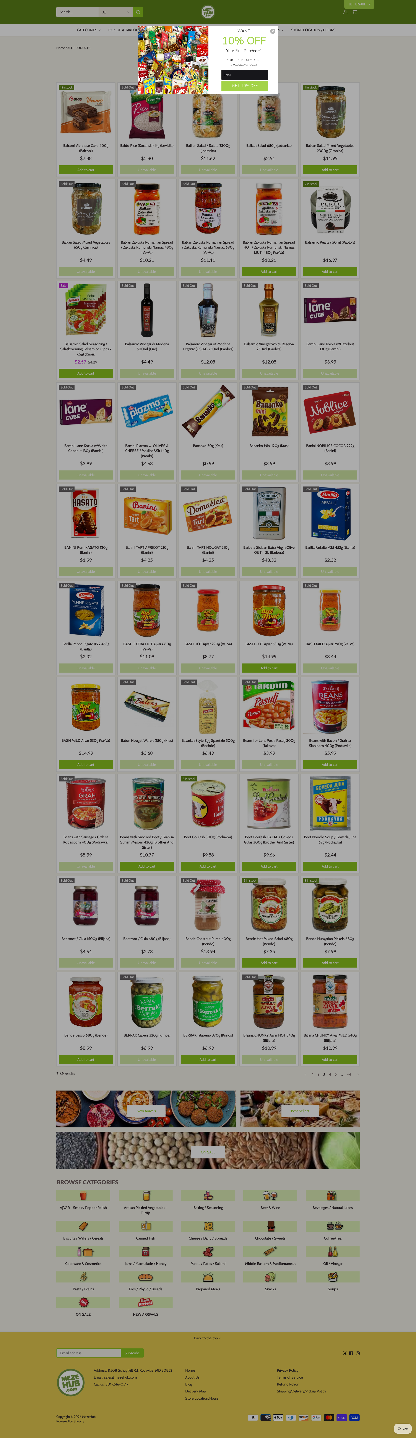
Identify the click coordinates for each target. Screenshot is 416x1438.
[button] (272, 31)
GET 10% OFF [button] (245, 85)
